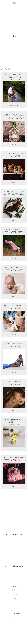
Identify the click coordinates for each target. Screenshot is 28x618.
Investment (14, 594)
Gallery (14, 590)
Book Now (14, 586)
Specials (13, 603)
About (14, 599)
